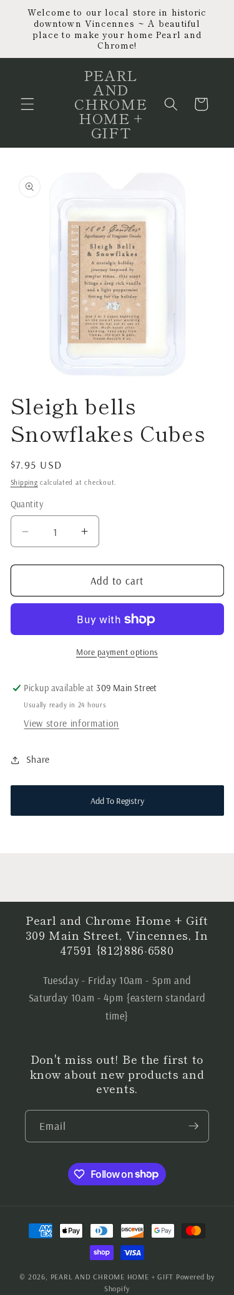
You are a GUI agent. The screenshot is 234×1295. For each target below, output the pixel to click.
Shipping (24, 482)
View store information (71, 723)
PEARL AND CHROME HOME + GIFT (112, 1276)
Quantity (27, 504)
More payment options (117, 652)
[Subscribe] (193, 1126)
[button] (27, 104)
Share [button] (38, 759)
